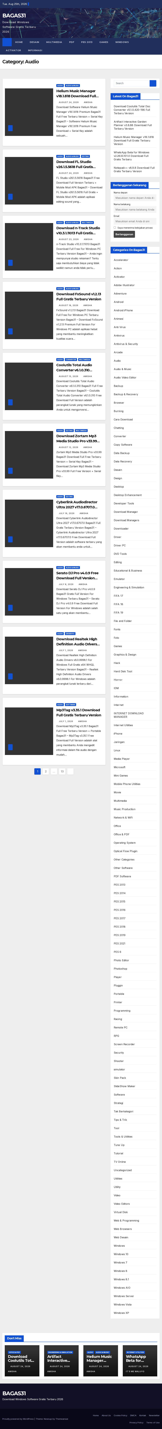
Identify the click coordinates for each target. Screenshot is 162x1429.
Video (117, 1195)
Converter (71, 360)
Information (121, 696)
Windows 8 (120, 1270)
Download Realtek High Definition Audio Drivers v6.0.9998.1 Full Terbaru (76, 644)
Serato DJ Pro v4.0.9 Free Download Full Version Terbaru (77, 578)
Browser (119, 402)
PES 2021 (119, 943)
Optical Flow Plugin (125, 851)
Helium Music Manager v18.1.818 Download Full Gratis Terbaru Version (76, 96)
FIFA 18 (118, 604)
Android (118, 302)
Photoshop (120, 968)
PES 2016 (120, 909)
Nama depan (120, 192)
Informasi (35, 50)
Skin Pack (120, 1077)
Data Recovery (123, 461)
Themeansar (62, 1419)
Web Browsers (123, 1229)
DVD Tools (120, 553)
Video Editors (122, 1203)
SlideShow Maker (124, 1086)
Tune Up (119, 1145)
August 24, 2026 (69, 102)
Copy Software (123, 444)
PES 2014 (120, 893)
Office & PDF (121, 834)
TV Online (120, 1161)
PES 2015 (119, 901)
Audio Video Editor (125, 377)
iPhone (118, 733)
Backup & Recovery (126, 394)
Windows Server (124, 1296)
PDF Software (122, 876)
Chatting (119, 427)
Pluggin (118, 985)
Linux (117, 750)
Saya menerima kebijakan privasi (135, 227)
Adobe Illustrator (124, 285)
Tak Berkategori (123, 1111)
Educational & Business (128, 570)
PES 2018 (120, 926)
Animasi (118, 318)
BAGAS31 (14, 15)
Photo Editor (121, 960)
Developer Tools (124, 503)
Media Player (122, 758)
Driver (117, 537)
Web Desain (121, 1237)
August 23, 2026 (69, 239)
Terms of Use (153, 1422)
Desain (34, 42)
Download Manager (126, 511)
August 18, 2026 (69, 305)
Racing (118, 1019)
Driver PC (70, 634)
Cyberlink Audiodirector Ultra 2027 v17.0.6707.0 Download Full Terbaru (76, 507)
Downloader (121, 528)
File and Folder (123, 621)
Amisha (88, 102)
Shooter (119, 1061)
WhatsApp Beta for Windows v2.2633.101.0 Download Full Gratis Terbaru (132, 156)
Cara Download (123, 419)
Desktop (119, 486)
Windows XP (121, 1312)
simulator (119, 1069)
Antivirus (119, 335)
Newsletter (154, 1415)
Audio (60, 85)
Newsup (48, 1419)
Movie (117, 792)
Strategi (118, 1103)
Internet (119, 705)
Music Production (124, 809)
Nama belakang (122, 204)
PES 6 (117, 951)
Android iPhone (123, 310)
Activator (13, 50)
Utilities (118, 1178)
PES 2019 (120, 935)
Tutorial (118, 1153)
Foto (116, 637)
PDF (71, 42)
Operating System (125, 842)
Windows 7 (120, 1262)
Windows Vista (123, 1304)
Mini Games (121, 775)
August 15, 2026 (69, 376)
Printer (118, 1002)
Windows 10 (121, 1254)
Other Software (123, 868)
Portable (119, 993)
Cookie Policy (120, 1415)
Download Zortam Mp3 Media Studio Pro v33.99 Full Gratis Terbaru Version (78, 441)
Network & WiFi (123, 817)
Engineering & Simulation (129, 587)
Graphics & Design (125, 654)
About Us (106, 1415)
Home (19, 42)
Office (117, 826)
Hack (117, 663)
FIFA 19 (118, 612)
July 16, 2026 (67, 513)
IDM (116, 688)
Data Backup (122, 453)
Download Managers (126, 520)
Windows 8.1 (121, 1279)
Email (116, 216)
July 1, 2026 (66, 650)
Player (118, 977)
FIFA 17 (118, 595)
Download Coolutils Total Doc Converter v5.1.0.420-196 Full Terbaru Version (132, 110)
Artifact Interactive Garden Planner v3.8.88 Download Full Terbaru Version (133, 125)
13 (62, 771)
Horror (118, 679)
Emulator (119, 579)
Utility (117, 1187)
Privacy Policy (136, 1422)
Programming (122, 1010)
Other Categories (124, 859)
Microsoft (119, 767)
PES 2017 (120, 918)
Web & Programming (126, 1220)
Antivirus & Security (126, 343)
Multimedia (54, 42)
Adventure (120, 293)
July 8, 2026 (66, 584)
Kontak (142, 1415)
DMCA (133, 1415)
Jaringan (119, 742)
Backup (118, 385)
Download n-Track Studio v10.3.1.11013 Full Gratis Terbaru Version (78, 233)
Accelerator (121, 260)
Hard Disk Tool (123, 671)
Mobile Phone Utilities (127, 784)
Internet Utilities (123, 725)
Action (118, 268)
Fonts (117, 629)
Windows (122, 42)
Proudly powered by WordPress (18, 1419)
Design (118, 478)
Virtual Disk (121, 1212)
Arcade (118, 352)
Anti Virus (120, 327)
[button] (157, 46)
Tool (116, 1128)
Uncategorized (123, 1170)
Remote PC (121, 1027)
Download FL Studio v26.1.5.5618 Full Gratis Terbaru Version (74, 167)
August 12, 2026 (69, 447)
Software (70, 705)
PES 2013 (86, 42)
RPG (116, 1035)
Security (119, 1052)
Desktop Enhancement (128, 495)
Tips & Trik (120, 1119)
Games (103, 42)
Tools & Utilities (123, 1136)
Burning (118, 411)
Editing (85, 156)
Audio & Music (72, 85)
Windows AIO (122, 1287)
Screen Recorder (124, 1044)
